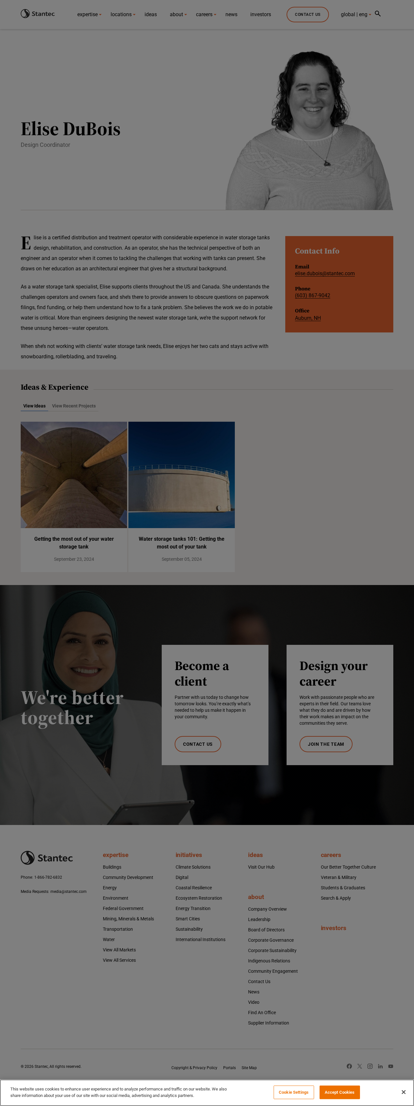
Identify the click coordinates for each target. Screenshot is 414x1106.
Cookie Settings (294, 1092)
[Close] (404, 1092)
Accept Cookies (340, 1092)
